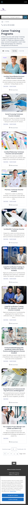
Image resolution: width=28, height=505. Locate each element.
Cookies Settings (13, 499)
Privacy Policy (13, 491)
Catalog (7, 51)
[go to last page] (17, 453)
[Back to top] (14, 470)
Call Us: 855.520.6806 (7, 25)
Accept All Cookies (13, 495)
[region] (13, 490)
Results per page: (6, 449)
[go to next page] (14, 453)
